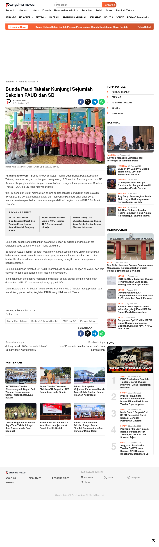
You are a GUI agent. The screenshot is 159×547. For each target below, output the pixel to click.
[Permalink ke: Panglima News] (8, 101)
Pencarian (99, 5)
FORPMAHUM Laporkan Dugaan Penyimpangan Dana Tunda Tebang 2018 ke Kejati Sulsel (135, 335)
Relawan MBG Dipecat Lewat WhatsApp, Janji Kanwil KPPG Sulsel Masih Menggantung (134, 363)
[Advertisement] (79, 53)
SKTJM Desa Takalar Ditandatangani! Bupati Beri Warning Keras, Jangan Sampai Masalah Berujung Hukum (22, 224)
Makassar (117, 166)
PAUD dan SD (69, 321)
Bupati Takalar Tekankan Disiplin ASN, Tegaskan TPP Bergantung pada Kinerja (53, 222)
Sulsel (116, 161)
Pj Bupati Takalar (122, 156)
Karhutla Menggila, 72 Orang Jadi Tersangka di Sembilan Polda (125, 213)
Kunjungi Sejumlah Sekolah (44, 321)
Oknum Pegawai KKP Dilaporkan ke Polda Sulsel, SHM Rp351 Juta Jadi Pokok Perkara (135, 349)
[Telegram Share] (95, 102)
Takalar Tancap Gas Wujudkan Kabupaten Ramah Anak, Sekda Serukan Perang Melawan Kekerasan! (87, 222)
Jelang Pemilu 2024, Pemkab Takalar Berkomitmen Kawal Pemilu (26, 345)
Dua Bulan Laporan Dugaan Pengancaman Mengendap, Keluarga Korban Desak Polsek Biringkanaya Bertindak (130, 321)
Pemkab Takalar (88, 321)
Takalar (116, 150)
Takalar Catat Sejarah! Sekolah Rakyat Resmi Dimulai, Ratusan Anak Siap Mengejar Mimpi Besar (88, 426)
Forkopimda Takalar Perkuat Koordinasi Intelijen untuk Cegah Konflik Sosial (54, 425)
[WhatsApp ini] (102, 102)
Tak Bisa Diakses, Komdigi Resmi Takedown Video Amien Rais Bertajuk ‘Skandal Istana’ (134, 266)
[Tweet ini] (88, 102)
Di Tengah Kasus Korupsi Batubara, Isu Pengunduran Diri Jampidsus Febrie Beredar (135, 239)
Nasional (111, 208)
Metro (110, 316)
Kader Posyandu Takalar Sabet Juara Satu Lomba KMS (81, 345)
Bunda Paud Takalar (17, 321)
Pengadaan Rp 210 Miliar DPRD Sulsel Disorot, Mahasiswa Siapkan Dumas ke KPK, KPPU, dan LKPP (135, 378)
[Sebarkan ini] (81, 102)
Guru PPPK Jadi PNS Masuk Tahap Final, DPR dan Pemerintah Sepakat (133, 225)
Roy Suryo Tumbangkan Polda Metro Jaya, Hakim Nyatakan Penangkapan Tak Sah (134, 253)
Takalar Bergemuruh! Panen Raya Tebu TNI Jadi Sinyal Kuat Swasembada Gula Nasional (20, 426)
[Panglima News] (20, 4)
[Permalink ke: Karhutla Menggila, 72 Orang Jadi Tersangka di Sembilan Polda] (130, 193)
